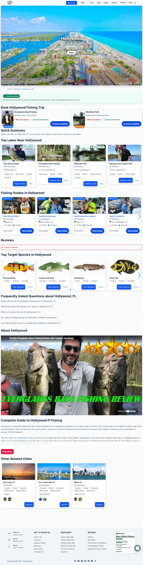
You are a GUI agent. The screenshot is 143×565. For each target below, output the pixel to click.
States (90, 537)
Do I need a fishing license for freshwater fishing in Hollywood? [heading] (29, 317)
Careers (37, 540)
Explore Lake (19, 184)
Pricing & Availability (60, 124)
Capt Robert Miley (11, 216)
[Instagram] (82, 561)
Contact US (39, 552)
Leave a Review (11, 247)
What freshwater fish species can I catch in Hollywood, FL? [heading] (27, 306)
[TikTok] (95, 561)
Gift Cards (38, 549)
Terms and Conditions (97, 543)
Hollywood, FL (28, 89)
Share (71, 52)
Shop (130, 3)
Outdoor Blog (39, 543)
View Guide (27, 231)
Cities (91, 3)
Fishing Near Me (68, 543)
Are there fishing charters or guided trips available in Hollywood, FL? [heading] (31, 323)
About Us (38, 537)
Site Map (91, 540)
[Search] (135, 3)
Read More (7, 451)
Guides (106, 3)
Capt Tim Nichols (116, 216)
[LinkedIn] (88, 561)
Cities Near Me (67, 540)
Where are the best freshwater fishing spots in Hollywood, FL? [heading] (28, 301)
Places (17, 89)
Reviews (123, 3)
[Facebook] (75, 561)
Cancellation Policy (96, 546)
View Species (18, 287)
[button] (139, 216)
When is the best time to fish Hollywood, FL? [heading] (21, 312)
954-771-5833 (18, 548)
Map (31, 184)
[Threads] (85, 561)
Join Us (72, 3)
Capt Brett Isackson (47, 216)
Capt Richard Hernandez (84, 216)
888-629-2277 (18, 541)
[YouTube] (92, 561)
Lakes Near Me (67, 537)
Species (114, 3)
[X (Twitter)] (78, 561)
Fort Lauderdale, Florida (23, 438)
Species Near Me (68, 546)
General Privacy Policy (97, 549)
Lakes (99, 3)
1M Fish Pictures (68, 549)
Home (83, 3)
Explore (29, 504)
